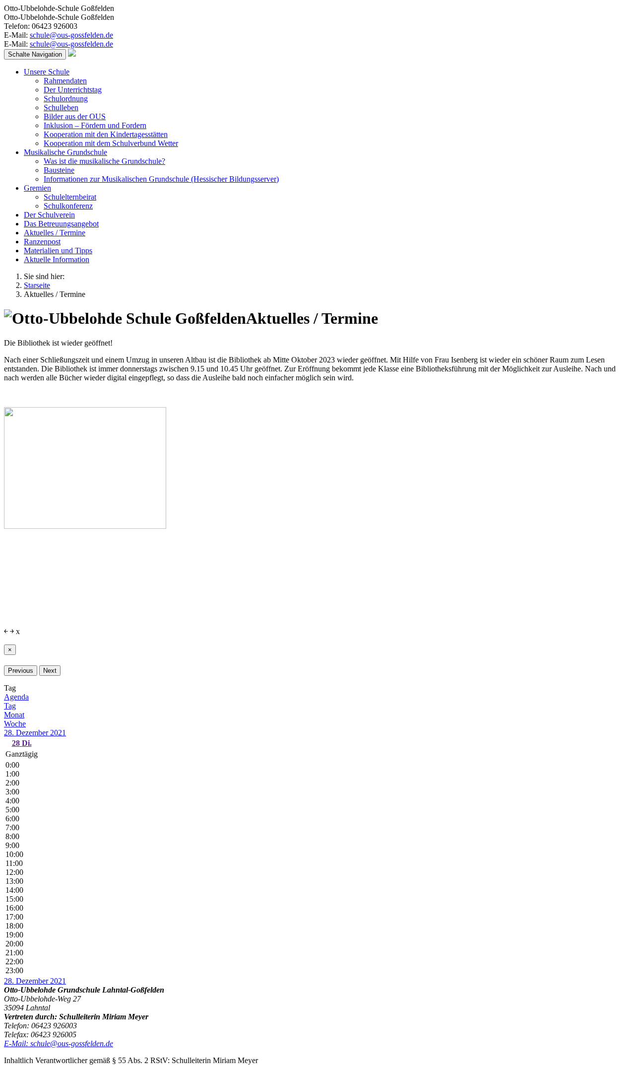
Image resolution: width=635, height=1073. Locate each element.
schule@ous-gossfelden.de (71, 35)
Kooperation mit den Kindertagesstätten (106, 134)
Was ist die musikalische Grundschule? (104, 161)
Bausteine (59, 170)
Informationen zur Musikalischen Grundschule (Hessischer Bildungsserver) (161, 179)
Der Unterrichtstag (73, 89)
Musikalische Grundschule (65, 152)
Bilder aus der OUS (75, 116)
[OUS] (72, 54)
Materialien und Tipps (58, 250)
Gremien (37, 188)
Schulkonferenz (68, 206)
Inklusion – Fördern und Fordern (95, 125)
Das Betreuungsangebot (61, 223)
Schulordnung (66, 98)
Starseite (37, 285)
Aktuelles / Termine (54, 232)
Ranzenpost (42, 241)
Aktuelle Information (56, 259)
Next (50, 670)
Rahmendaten (65, 80)
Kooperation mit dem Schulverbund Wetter (111, 143)
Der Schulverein (49, 215)
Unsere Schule (46, 72)
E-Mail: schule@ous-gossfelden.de (58, 1043)
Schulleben (61, 107)
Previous (20, 670)
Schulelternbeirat (70, 197)
